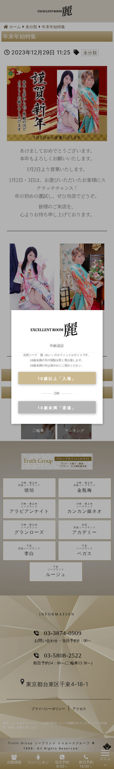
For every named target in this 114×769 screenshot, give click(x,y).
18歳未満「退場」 (57, 407)
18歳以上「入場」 (57, 378)
